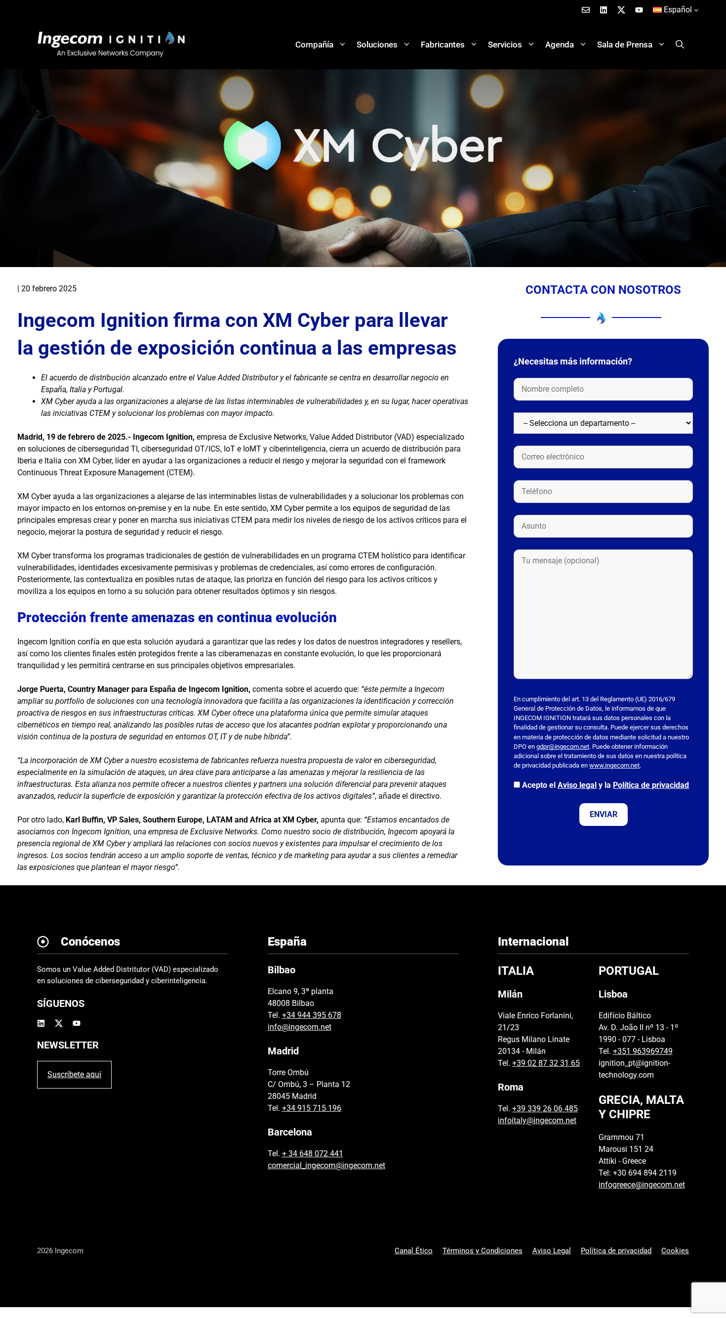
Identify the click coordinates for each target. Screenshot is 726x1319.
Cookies (675, 1250)
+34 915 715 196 (311, 1108)
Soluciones (377, 44)
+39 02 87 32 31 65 (546, 1063)
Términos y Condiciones (483, 1250)
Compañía (314, 44)
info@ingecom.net (299, 1027)
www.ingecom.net (614, 765)
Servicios (505, 44)
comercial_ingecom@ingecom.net (326, 1165)
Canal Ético (414, 1250)
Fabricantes (443, 44)
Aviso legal (577, 785)
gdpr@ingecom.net (562, 746)
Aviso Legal (551, 1250)
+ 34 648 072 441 (312, 1153)
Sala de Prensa (624, 44)
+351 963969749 (643, 1051)
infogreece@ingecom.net (642, 1184)
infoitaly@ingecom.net (537, 1120)
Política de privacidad (651, 785)
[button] (680, 44)
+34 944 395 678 (311, 1015)
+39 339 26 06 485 (545, 1108)
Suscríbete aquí (74, 1074)
